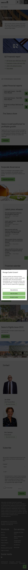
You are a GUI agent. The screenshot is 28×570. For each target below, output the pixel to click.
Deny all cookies (14, 293)
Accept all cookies (14, 297)
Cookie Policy (21, 284)
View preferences (14, 290)
